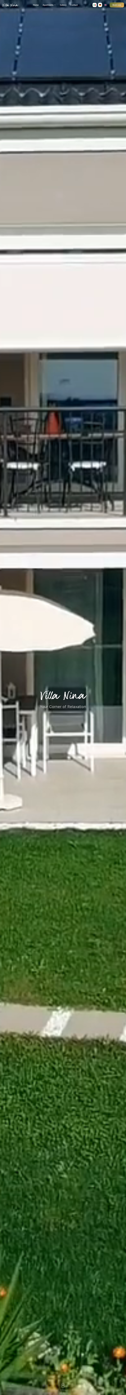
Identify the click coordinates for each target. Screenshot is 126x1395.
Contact (74, 5)
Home (36, 5)
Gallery (63, 5)
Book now (117, 5)
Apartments (48, 5)
